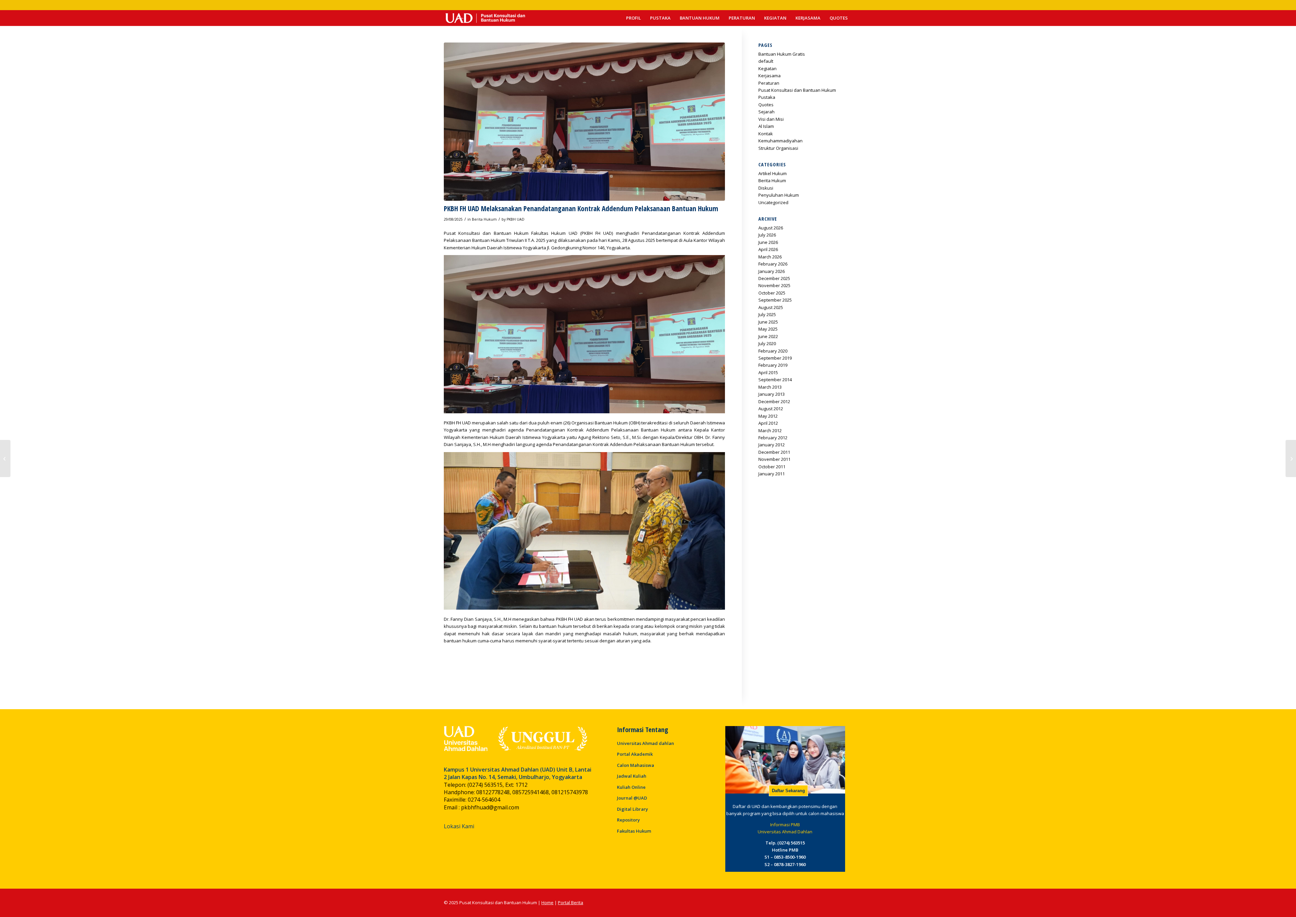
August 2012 (770, 409)
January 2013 (771, 394)
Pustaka (766, 97)
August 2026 (770, 228)
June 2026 (768, 242)
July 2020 (767, 343)
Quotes (766, 105)
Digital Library (632, 809)
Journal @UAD (632, 798)
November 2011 (774, 459)
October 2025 (771, 293)
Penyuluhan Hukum (778, 195)
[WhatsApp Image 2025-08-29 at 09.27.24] (584, 122)
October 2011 (771, 467)
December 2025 (774, 278)
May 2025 (768, 329)
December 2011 (774, 452)
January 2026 (771, 271)
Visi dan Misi (771, 119)
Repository (628, 820)
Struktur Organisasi (778, 148)
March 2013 (770, 387)
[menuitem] (633, 18)
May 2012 (768, 416)
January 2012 (771, 445)
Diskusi (765, 188)
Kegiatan (767, 68)
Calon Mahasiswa (635, 765)
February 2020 (772, 351)
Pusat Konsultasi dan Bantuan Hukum (797, 90)
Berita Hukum (484, 219)
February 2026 (772, 264)
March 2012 (770, 430)
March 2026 (770, 257)
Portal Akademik (635, 754)
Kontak (765, 134)
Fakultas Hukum (634, 831)
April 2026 (768, 249)
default (765, 61)
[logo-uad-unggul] (515, 738)
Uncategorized (773, 202)
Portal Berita (570, 902)
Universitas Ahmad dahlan (645, 743)
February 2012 (772, 438)
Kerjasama (769, 76)
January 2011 (771, 474)
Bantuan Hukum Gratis (781, 54)
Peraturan (768, 83)
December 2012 (774, 401)
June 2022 (768, 336)
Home (547, 902)
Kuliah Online (631, 787)
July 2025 (767, 314)
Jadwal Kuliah (631, 776)
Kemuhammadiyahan (780, 141)
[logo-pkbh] (485, 18)
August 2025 (770, 307)
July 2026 (767, 235)
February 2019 (772, 365)
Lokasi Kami (459, 826)
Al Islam (766, 126)
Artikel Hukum (772, 173)
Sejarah (766, 112)
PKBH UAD (515, 219)
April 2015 (768, 372)
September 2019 (775, 358)
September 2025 (775, 300)
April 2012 (768, 423)
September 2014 (775, 380)
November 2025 (774, 285)
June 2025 (768, 322)
